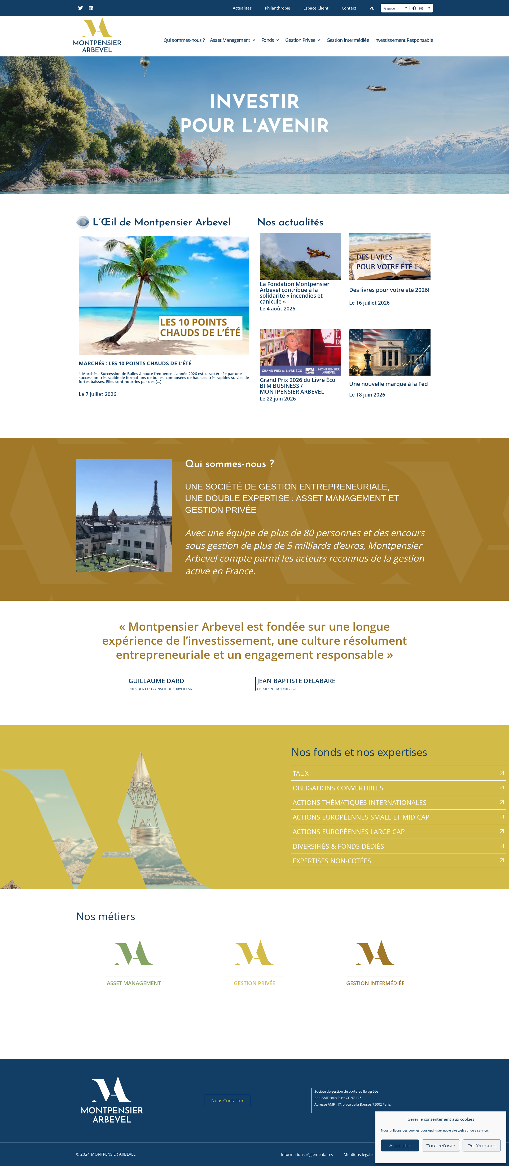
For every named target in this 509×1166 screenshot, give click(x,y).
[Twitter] (80, 8)
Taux (301, 773)
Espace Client (316, 8)
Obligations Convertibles (338, 787)
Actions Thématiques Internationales (360, 802)
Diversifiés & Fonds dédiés (338, 846)
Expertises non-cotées (332, 860)
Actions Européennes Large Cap (349, 831)
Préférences (481, 1145)
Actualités (242, 8)
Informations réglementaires (307, 1154)
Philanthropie (277, 8)
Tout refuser (440, 1145)
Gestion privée (254, 982)
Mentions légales (359, 1154)
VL (372, 8)
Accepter (400, 1145)
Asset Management (134, 982)
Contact (349, 8)
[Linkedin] (91, 8)
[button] (233, 40)
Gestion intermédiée (375, 982)
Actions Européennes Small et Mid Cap (361, 816)
